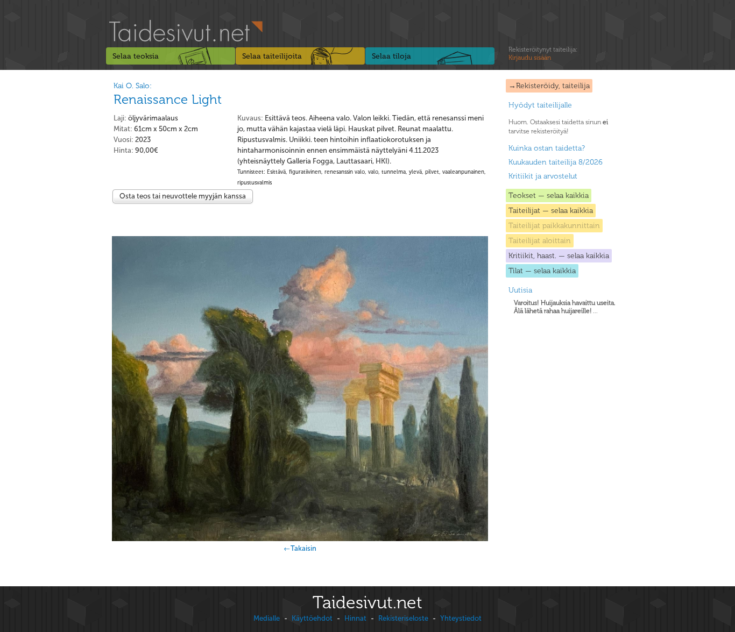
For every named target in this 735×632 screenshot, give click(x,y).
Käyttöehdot (312, 618)
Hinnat (355, 618)
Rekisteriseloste (403, 618)
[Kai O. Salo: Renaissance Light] (299, 388)
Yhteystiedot (461, 618)
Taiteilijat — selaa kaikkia (550, 210)
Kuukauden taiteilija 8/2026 (555, 162)
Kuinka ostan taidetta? (546, 148)
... (565, 307)
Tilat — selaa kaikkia (542, 270)
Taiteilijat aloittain (539, 240)
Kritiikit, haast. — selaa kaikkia (558, 255)
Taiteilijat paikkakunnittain (554, 225)
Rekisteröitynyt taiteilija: (542, 53)
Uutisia (520, 290)
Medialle (266, 618)
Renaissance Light (168, 99)
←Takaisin (300, 548)
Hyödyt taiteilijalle (540, 105)
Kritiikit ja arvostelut (542, 176)
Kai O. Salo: (133, 85)
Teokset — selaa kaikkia (548, 195)
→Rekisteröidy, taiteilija (549, 85)
